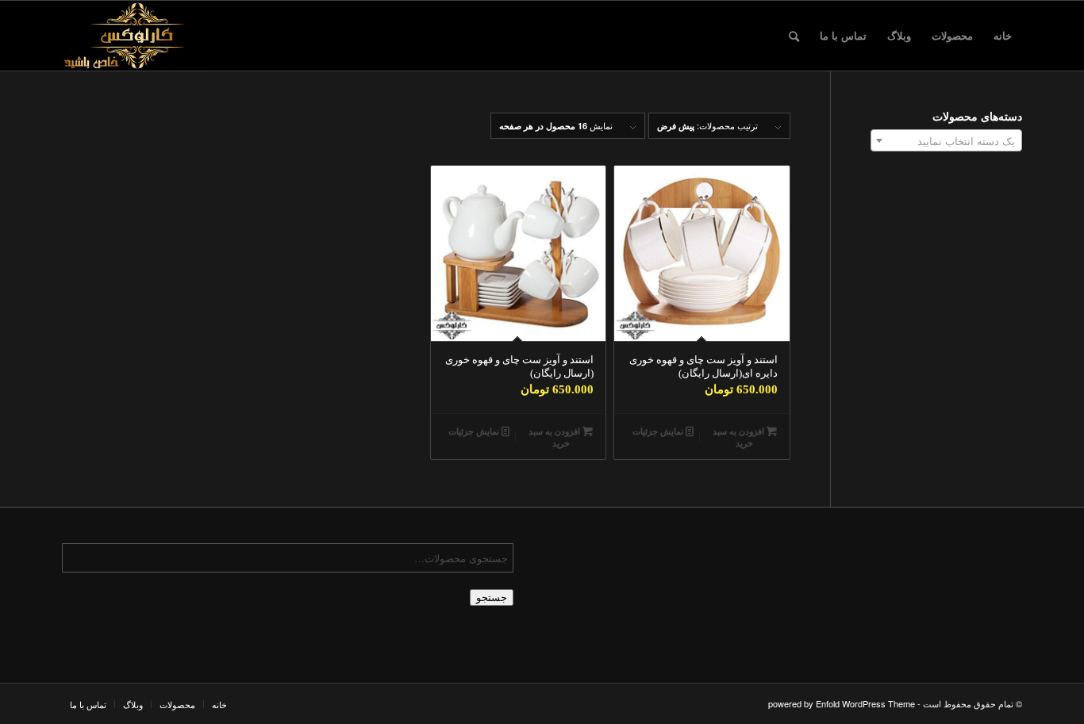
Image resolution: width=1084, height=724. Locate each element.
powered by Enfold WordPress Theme (841, 703)
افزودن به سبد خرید (740, 437)
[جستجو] (793, 36)
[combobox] (946, 140)
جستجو (491, 597)
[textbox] (946, 141)
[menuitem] (1002, 36)
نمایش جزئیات (659, 431)
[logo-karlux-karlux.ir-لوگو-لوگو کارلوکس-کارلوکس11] (138, 36)
